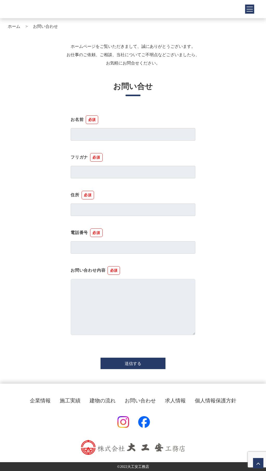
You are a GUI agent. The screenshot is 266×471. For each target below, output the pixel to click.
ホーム (14, 26)
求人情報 (175, 400)
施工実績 (70, 400)
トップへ (258, 463)
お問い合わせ (140, 400)
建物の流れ (103, 400)
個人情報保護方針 (215, 400)
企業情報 (40, 400)
